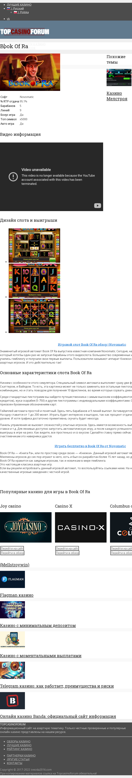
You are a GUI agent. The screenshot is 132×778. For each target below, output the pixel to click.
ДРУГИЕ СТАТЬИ (18, 759)
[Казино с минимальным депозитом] (12, 617)
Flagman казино (17, 595)
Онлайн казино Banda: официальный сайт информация (58, 716)
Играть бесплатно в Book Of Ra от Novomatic (90, 446)
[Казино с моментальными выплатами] (12, 647)
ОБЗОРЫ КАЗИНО (18, 741)
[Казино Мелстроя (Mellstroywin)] (119, 85)
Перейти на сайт (12, 548)
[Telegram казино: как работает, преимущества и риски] (12, 678)
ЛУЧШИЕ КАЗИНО (19, 5)
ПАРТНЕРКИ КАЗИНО (21, 755)
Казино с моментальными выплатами (40, 655)
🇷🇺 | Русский (15, 8)
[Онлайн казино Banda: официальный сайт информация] (12, 708)
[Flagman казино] (12, 587)
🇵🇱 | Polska (21, 12)
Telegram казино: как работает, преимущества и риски (57, 686)
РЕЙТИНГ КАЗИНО (19, 749)
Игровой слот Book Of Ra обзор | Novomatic (92, 344)
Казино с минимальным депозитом (38, 625)
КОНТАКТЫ (14, 763)
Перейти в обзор (12, 553)
